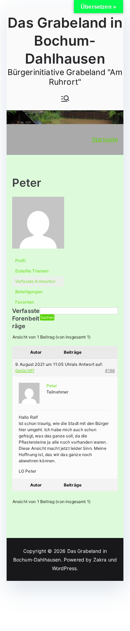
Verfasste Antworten (35, 281)
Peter (27, 182)
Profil (20, 260)
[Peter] (38, 226)
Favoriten (24, 302)
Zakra (100, 560)
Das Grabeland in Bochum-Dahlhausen (65, 40)
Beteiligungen (29, 291)
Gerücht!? (24, 370)
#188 (110, 370)
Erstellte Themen (32, 270)
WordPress (64, 568)
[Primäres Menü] (65, 98)
